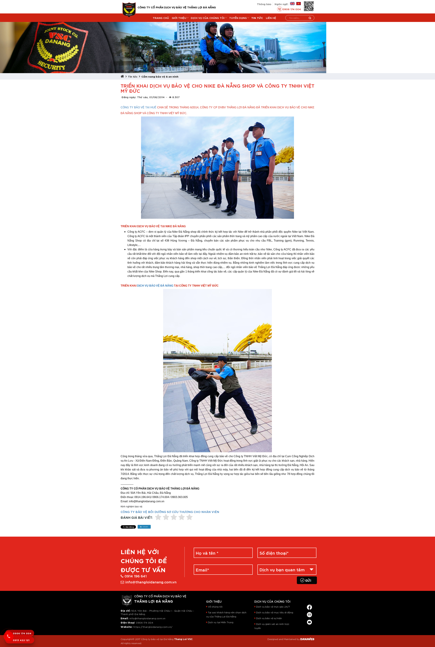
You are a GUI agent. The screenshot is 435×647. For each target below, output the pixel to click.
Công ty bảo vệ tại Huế (138, 107)
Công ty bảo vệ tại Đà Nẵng (157, 639)
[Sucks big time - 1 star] (158, 517)
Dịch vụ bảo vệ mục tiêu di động (274, 612)
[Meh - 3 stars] (174, 517)
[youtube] (309, 621)
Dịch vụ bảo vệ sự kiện (269, 618)
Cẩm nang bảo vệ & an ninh (159, 76)
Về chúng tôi (215, 606)
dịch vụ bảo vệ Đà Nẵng (155, 285)
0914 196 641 (136, 576)
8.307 (176, 97)
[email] (309, 614)
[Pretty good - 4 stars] (182, 517)
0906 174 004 (291, 9)
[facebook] (309, 606)
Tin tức (132, 76)
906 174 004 (145, 622)
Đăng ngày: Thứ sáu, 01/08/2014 (142, 97)
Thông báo (264, 4)
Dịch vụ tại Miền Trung (220, 622)
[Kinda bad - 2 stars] (166, 517)
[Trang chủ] (123, 76)
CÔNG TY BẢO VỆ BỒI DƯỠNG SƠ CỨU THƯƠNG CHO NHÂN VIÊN (170, 511)
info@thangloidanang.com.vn (151, 581)
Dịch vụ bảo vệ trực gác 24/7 (273, 606)
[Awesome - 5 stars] (189, 517)
